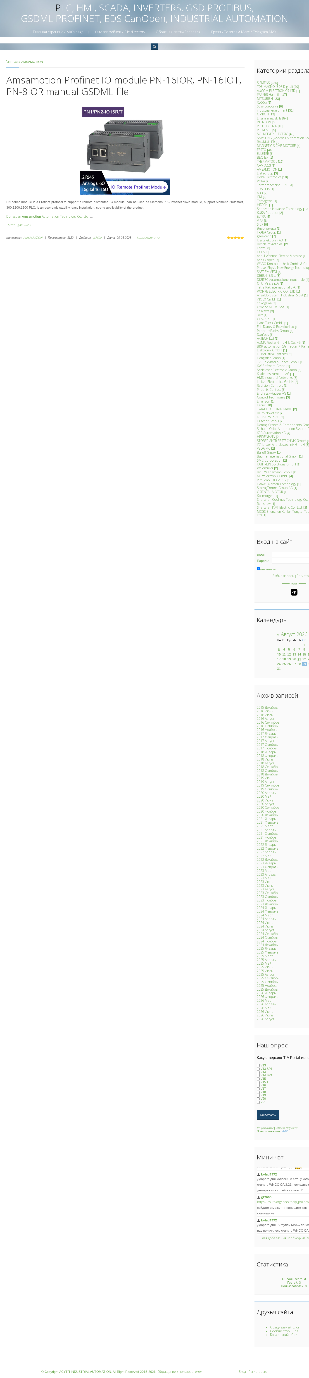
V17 (263, 1088)
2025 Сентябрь (268, 978)
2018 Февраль (267, 755)
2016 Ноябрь (267, 729)
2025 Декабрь (267, 989)
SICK (260, 224)
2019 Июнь (265, 778)
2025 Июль (265, 971)
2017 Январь (266, 733)
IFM (259, 197)
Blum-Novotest (268, 413)
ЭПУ (260, 315)
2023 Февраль (267, 867)
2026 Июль (265, 1015)
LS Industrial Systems (272, 354)
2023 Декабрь (267, 904)
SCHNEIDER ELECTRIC (272, 134)
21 (299, 659)
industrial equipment (272, 110)
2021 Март (265, 826)
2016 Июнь (265, 711)
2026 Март (265, 1000)
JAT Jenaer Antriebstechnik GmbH (281, 444)
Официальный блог (284, 1327)
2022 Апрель (266, 852)
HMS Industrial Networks (275, 377)
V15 (263, 1078)
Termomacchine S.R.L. (273, 185)
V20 (263, 1099)
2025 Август (265, 974)
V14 (263, 1072)
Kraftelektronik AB (270, 240)
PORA (261, 181)
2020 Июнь (265, 800)
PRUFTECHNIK (267, 126)
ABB (260, 193)
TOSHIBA (263, 189)
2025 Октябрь (267, 982)
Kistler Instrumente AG (273, 374)
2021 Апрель (266, 830)
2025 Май (264, 963)
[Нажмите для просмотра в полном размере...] (125, 149)
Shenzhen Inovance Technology (279, 209)
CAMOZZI (264, 165)
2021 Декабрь (267, 841)
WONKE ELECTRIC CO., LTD (276, 291)
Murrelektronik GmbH (272, 476)
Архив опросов (287, 1127)
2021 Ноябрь (267, 837)
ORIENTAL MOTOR (270, 492)
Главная (12, 62)
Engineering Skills (269, 118)
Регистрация (258, 1371)
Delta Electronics (269, 177)
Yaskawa (263, 311)
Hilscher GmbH (268, 421)
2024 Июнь (265, 922)
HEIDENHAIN (266, 436)
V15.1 (264, 1082)
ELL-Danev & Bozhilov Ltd (275, 326)
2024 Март (265, 915)
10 (279, 654)
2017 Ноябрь (267, 748)
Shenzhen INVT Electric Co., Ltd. (279, 507)
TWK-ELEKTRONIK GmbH (274, 409)
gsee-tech (264, 236)
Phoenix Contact (269, 389)
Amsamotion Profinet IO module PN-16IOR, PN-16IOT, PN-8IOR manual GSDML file (123, 85)
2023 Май (264, 878)
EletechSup (265, 173)
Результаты (265, 1127)
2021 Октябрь (267, 833)
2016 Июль (265, 715)
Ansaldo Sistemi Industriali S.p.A (280, 295)
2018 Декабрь (267, 774)
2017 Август (265, 741)
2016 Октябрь (267, 726)
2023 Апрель (266, 874)
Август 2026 (294, 634)
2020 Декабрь (267, 815)
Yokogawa (264, 303)
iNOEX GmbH (266, 299)
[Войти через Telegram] (294, 592)
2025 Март (265, 956)
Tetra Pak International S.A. (276, 287)
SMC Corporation (269, 460)
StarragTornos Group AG (275, 488)
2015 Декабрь (267, 707)
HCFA (261, 252)
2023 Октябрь (267, 896)
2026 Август (265, 1019)
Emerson (263, 401)
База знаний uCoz (283, 1335)
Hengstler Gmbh (269, 358)
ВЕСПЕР (263, 157)
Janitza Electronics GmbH (275, 381)
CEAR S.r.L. (264, 319)
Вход (242, 1371)
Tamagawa (265, 201)
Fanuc (261, 405)
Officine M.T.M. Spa (271, 307)
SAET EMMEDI (267, 271)
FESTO (261, 150)
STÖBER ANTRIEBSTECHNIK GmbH (281, 441)
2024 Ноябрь (267, 941)
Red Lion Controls (270, 385)
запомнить (268, 569)
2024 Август (265, 930)
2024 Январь (266, 908)
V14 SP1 (266, 1075)
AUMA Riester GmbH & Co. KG (279, 342)
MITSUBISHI (265, 98)
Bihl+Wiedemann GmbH (274, 472)
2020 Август (265, 804)
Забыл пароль (283, 576)
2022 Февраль (267, 848)
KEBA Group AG (268, 417)
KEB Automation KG (271, 433)
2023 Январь (266, 863)
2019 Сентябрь (268, 785)
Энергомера (266, 228)
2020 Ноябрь (267, 811)
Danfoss (263, 334)
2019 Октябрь (267, 789)
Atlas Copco (266, 260)
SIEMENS (263, 83)
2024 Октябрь (267, 937)
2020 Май (264, 796)
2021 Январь (266, 819)
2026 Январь (266, 993)
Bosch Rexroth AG (270, 244)
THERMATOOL (267, 161)
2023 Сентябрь (268, 893)
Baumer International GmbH (277, 456)
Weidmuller (265, 468)
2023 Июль (265, 885)
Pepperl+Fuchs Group (273, 331)
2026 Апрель (266, 1004)
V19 (263, 1095)
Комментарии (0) (148, 238)
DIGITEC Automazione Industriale (281, 279)
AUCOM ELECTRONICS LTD (276, 90)
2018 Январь (266, 752)
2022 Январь (266, 844)
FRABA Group (266, 232)
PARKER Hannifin (268, 94)
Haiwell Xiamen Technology (276, 484)
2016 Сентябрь (268, 722)
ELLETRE (263, 153)
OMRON (263, 114)
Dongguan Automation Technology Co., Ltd (47, 216)
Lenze (261, 248)
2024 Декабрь (267, 945)
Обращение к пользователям (179, 1371)
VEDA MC (263, 448)
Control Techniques (271, 397)
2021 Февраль (267, 822)
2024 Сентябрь (268, 934)
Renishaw (264, 503)
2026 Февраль (267, 996)
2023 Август (265, 889)
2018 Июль (265, 759)
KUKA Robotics (267, 212)
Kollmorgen (265, 496)
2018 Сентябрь (268, 767)
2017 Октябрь (267, 744)
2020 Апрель (266, 793)
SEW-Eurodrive (267, 106)
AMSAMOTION (32, 238)
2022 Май (264, 856)
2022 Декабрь (267, 859)
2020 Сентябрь (268, 807)
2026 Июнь (265, 1011)
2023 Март (265, 870)
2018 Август (265, 763)
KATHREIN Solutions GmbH (276, 464)
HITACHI (262, 205)
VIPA (260, 220)
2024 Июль (265, 926)
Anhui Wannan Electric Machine (279, 256)
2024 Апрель (266, 919)
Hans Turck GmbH (270, 323)
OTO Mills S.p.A (268, 283)
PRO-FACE (264, 130)
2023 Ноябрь (267, 900)
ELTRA (261, 216)
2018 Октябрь (267, 770)
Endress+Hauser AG (271, 393)
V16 (263, 1085)
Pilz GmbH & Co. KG (271, 480)
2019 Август (265, 782)
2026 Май (264, 1008)
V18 (263, 1092)
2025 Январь (266, 948)
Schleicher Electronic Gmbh (277, 370)
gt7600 (97, 238)
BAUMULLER (266, 142)
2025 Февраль (267, 952)
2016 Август (265, 718)
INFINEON (264, 122)
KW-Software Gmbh (271, 366)
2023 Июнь (265, 882)
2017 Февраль (267, 737)
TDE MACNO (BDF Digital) (275, 86)
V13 (263, 1065)
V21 (263, 1102)
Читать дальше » (18, 225)
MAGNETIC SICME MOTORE (276, 145)
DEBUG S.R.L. (266, 275)
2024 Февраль (267, 911)
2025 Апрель (266, 960)
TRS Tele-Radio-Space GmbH (278, 362)
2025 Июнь (265, 967)
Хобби (262, 102)
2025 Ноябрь (267, 985)
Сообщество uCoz (284, 1331)
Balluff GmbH (266, 452)
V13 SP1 (266, 1068)
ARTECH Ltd (265, 338)
